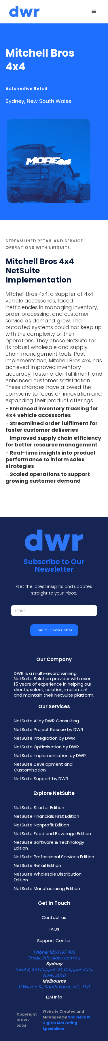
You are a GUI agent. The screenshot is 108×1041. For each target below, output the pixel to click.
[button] (94, 11)
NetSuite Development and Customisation (43, 767)
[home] (22, 11)
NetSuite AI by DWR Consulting (46, 721)
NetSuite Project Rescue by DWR (48, 729)
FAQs (54, 929)
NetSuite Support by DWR (41, 779)
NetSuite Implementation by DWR (50, 755)
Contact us (54, 917)
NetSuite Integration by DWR (44, 738)
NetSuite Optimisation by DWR (46, 747)
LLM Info (54, 997)
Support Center (54, 941)
